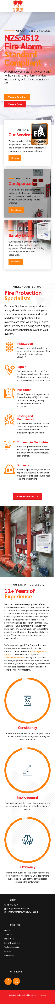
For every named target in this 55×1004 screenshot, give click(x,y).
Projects (7, 951)
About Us (8, 935)
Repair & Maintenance (13, 943)
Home (7, 931)
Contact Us (9, 955)
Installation (9, 939)
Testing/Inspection (12, 947)
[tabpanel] (27, 68)
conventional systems (14, 657)
